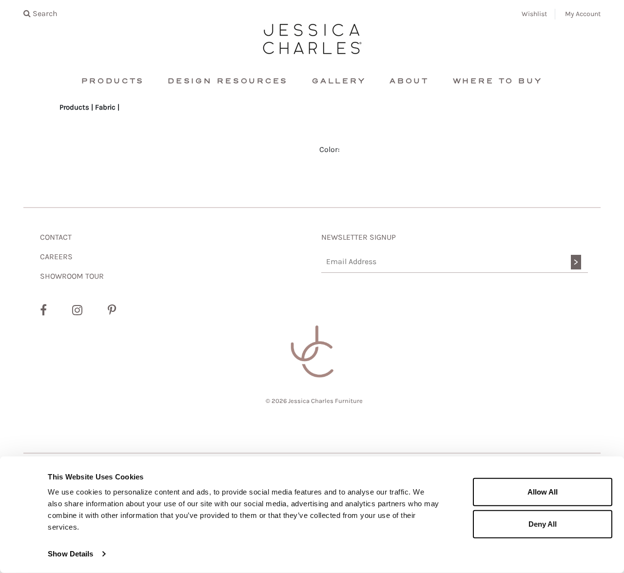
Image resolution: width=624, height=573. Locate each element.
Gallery (339, 81)
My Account (583, 14)
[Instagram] (77, 310)
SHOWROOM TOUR (72, 276)
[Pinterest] (112, 310)
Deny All (542, 523)
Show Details (70, 554)
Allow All (542, 492)
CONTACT (56, 237)
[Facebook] (43, 310)
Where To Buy (498, 81)
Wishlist (534, 14)
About (409, 81)
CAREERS (56, 256)
